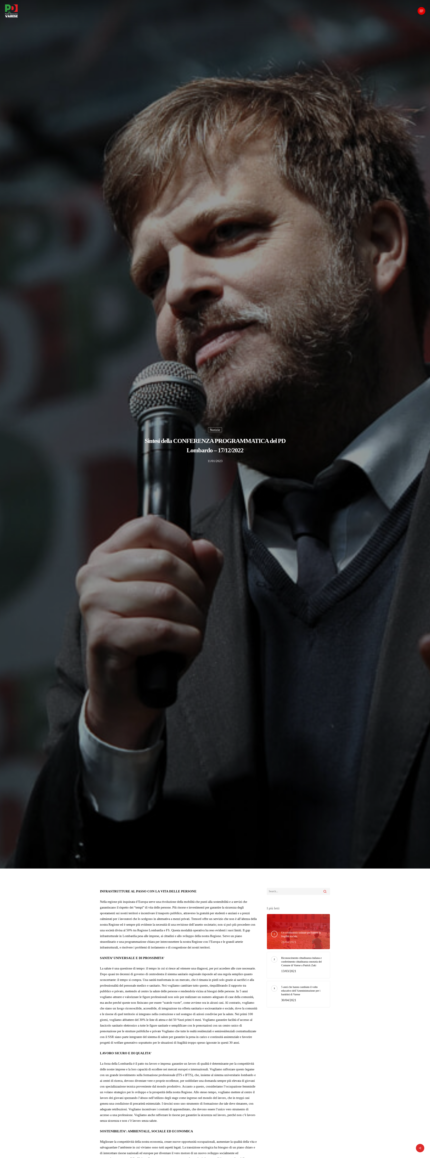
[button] (421, 11)
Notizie (215, 430)
